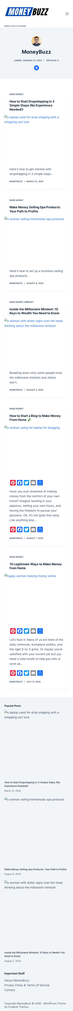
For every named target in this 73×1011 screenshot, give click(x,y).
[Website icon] (36, 67)
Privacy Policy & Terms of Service (27, 985)
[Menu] (67, 13)
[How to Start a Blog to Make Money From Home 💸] (36, 449)
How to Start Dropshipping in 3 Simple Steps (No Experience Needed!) (32, 105)
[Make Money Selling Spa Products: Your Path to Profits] (36, 241)
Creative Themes (18, 1006)
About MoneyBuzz (16, 980)
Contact (9, 990)
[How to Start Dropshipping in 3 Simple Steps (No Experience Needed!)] (36, 139)
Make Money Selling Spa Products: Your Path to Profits (35, 869)
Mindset (29, 302)
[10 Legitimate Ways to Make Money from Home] (36, 598)
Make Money (16, 94)
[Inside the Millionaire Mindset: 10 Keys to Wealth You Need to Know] (36, 342)
